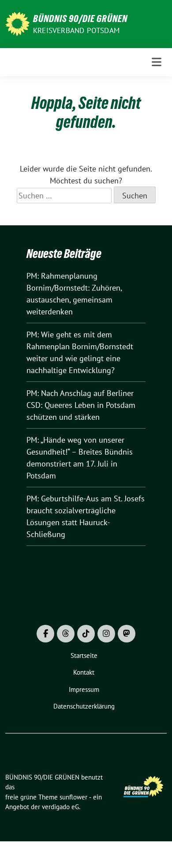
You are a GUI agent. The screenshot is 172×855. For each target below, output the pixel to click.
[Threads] (66, 633)
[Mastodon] (126, 633)
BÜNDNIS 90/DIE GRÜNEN (80, 18)
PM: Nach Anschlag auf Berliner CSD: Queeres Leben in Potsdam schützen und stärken (80, 405)
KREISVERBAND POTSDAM (76, 30)
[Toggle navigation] (156, 62)
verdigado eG (60, 807)
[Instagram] (106, 633)
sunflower (73, 797)
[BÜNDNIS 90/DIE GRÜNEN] (17, 23)
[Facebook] (45, 633)
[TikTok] (86, 633)
